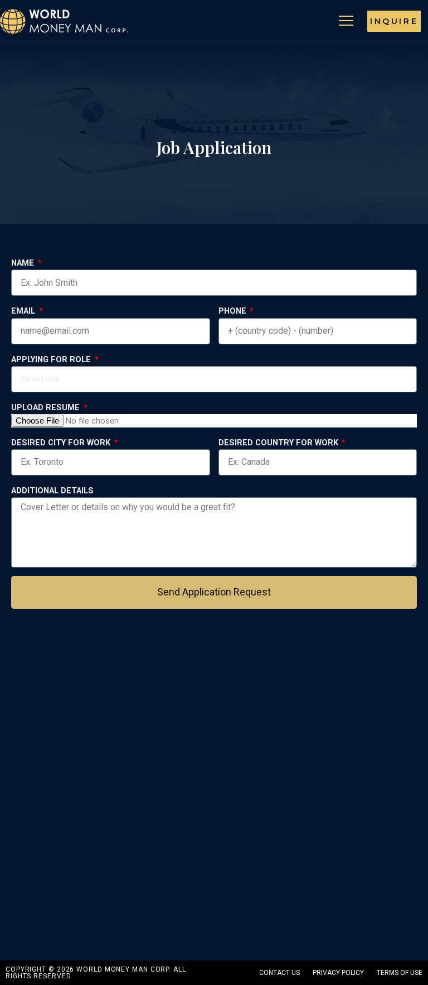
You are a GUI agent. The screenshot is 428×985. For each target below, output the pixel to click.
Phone (233, 311)
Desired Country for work (279, 443)
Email (24, 311)
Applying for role (52, 359)
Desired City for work (62, 443)
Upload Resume (46, 407)
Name (23, 263)
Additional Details (52, 491)
